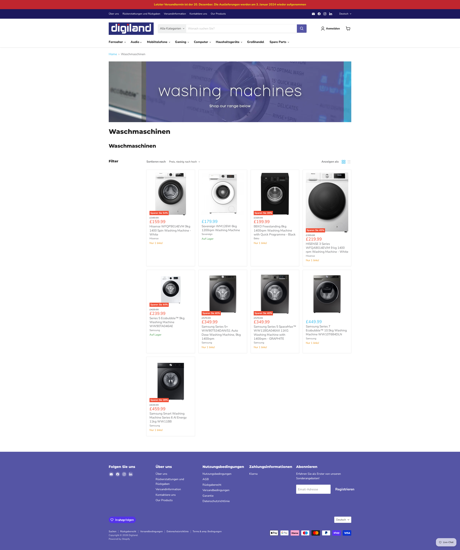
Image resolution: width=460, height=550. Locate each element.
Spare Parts (278, 42)
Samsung (155, 330)
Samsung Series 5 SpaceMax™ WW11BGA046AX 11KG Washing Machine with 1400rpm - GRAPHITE (275, 333)
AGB (206, 479)
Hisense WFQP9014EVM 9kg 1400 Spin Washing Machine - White (170, 230)
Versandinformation (175, 13)
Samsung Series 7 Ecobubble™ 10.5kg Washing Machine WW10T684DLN (326, 330)
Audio (135, 42)
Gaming (181, 42)
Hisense (154, 238)
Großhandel (255, 42)
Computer (201, 42)
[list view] (348, 161)
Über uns (114, 13)
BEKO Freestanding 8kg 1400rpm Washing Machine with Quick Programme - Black (275, 230)
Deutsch (343, 13)
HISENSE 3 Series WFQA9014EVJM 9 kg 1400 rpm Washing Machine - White (327, 248)
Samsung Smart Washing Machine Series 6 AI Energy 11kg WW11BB (168, 418)
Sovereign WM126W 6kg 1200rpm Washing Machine (221, 228)
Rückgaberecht (212, 485)
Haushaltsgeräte (228, 42)
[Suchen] (302, 28)
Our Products (218, 13)
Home (113, 54)
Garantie (208, 496)
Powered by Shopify (119, 539)
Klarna (253, 474)
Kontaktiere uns (198, 13)
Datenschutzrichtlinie (216, 501)
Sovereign (207, 234)
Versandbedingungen (216, 490)
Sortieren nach (156, 161)
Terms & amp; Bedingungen (207, 531)
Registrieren (344, 489)
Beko (256, 238)
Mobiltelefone (157, 42)
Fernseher (116, 42)
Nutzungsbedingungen (217, 474)
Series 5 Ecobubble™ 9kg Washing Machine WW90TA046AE (167, 322)
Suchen (112, 531)
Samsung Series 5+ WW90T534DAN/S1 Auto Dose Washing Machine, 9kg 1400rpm (221, 333)
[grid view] (343, 161)
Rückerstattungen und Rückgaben (141, 13)
